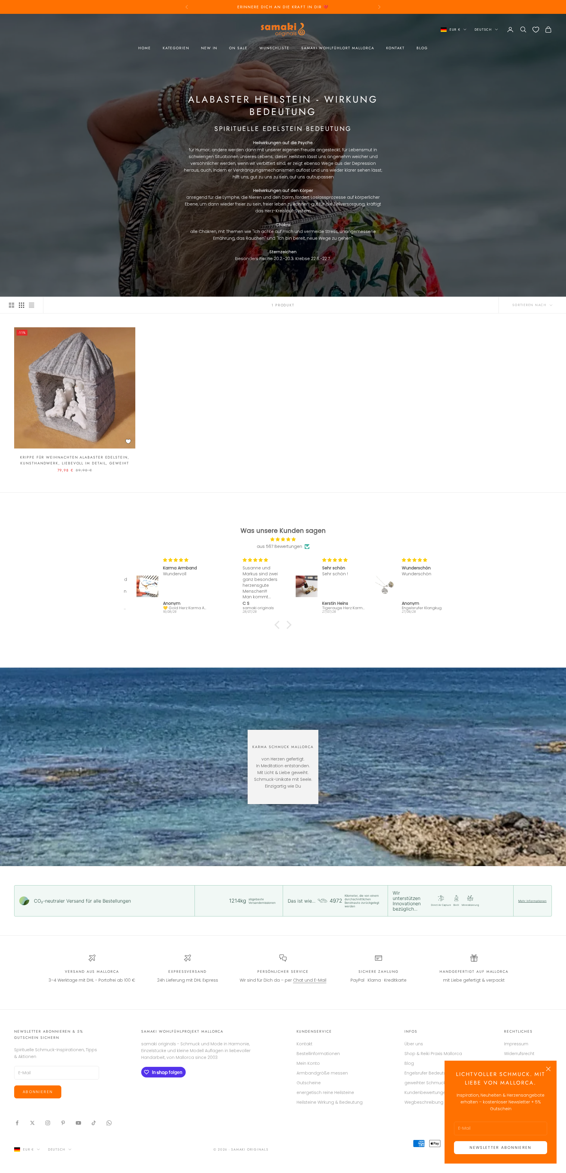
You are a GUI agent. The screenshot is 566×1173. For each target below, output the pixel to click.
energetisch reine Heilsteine (325, 1092)
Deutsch (483, 29)
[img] (283, 539)
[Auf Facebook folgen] (17, 1123)
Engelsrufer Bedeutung (428, 1073)
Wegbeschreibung (423, 1102)
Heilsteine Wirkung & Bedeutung (330, 1102)
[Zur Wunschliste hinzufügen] (128, 441)
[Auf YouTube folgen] (78, 1123)
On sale (238, 48)
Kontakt (395, 48)
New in (209, 48)
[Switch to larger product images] (11, 305)
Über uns (413, 1044)
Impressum (516, 1044)
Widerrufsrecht (519, 1054)
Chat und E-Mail (309, 980)
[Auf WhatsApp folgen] (109, 1123)
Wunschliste (274, 48)
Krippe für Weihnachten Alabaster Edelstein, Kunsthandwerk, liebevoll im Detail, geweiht (74, 460)
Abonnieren (38, 1092)
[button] (278, 624)
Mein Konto (308, 1063)
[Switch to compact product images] (31, 305)
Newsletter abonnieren (500, 1147)
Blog (422, 48)
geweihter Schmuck (425, 1083)
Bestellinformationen (318, 1054)
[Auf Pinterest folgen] (63, 1123)
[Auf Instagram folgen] (48, 1123)
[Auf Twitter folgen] (32, 1123)
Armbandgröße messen (322, 1073)
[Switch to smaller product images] (21, 305)
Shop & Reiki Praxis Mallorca (433, 1054)
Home (144, 48)
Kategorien (176, 48)
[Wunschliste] (536, 30)
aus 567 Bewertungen (279, 546)
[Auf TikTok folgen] (94, 1123)
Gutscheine (309, 1083)
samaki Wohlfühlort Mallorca (337, 48)
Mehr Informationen (532, 901)
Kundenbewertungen (426, 1092)
